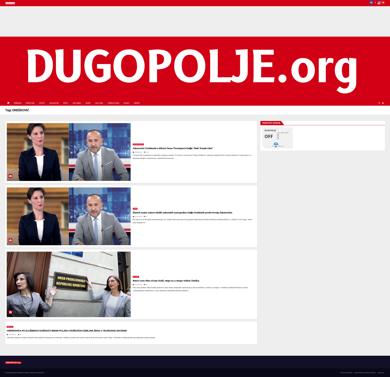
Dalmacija (54, 103)
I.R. (146, 216)
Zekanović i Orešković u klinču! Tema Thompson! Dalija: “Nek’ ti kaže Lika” (173, 148)
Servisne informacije (346, 372)
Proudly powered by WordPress (14, 372)
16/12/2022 (138, 284)
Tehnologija (113, 103)
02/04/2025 (138, 152)
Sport (42, 103)
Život (65, 103)
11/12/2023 (138, 216)
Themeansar (40, 372)
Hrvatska (30, 103)
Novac (127, 103)
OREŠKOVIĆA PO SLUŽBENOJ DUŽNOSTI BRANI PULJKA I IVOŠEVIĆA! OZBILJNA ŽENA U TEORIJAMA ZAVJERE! (67, 330)
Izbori (137, 103)
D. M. (147, 152)
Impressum (381, 372)
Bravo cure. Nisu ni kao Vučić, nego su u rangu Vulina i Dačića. (166, 280)
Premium (17, 103)
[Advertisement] (195, 21)
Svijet (88, 103)
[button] (379, 103)
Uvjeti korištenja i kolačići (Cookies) (364, 372)
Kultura (99, 103)
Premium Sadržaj (138, 144)
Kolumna (77, 103)
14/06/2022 (12, 334)
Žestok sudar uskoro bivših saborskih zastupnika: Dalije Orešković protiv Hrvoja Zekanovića (182, 212)
